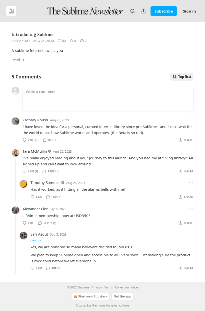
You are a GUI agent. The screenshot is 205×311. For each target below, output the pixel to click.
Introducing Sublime (33, 34)
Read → (18, 59)
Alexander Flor (35, 208)
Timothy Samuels (45, 182)
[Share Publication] (143, 11)
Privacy (97, 287)
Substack (82, 305)
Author (37, 240)
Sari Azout (21, 41)
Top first (185, 76)
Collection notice (126, 287)
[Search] (133, 11)
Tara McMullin (34, 151)
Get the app (122, 296)
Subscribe (163, 11)
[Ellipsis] (191, 120)
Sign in (189, 11)
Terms (108, 287)
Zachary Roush (35, 119)
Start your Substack (92, 296)
